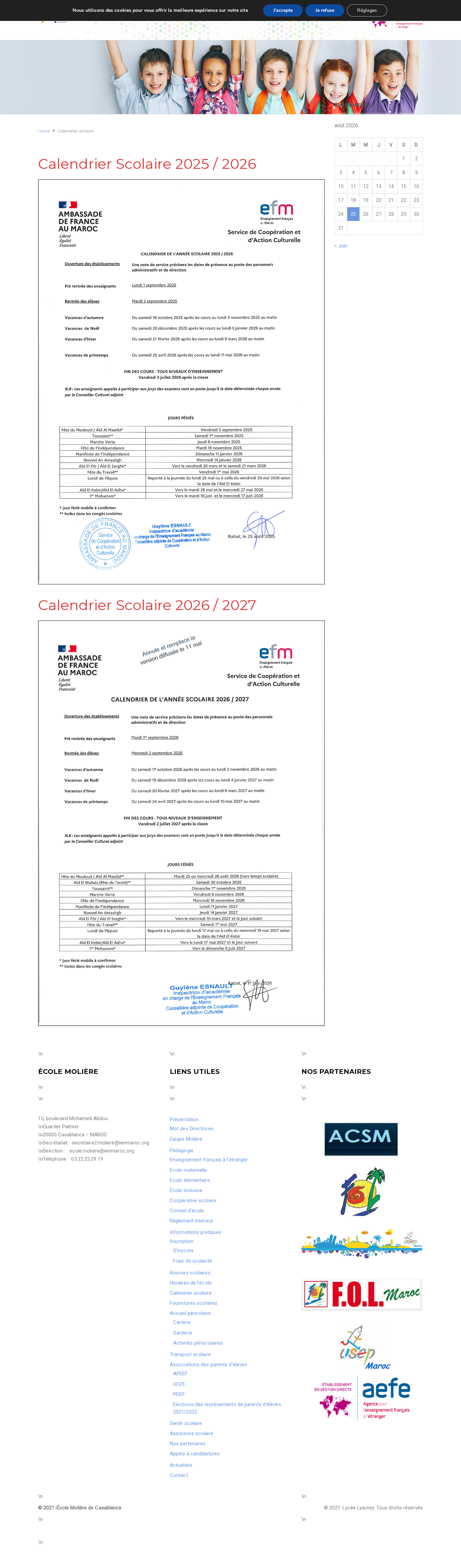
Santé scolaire (186, 1423)
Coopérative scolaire (193, 1200)
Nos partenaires (188, 1444)
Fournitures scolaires (193, 1303)
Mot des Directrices (192, 1129)
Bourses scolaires (190, 1273)
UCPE (179, 1384)
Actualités (181, 1465)
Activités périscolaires (198, 1343)
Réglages (367, 10)
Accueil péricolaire (190, 1313)
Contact (179, 1475)
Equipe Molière (186, 1139)
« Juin (341, 246)
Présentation (184, 1119)
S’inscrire (183, 1250)
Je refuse (325, 10)
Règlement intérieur (191, 1221)
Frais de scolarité (192, 1261)
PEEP (179, 1394)
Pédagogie (181, 1150)
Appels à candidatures (195, 1454)
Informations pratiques (195, 1232)
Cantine (181, 1322)
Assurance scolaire (191, 1433)
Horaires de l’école (191, 1283)
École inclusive (186, 1190)
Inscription (181, 1241)
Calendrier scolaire (191, 1293)
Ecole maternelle (188, 1170)
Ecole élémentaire (190, 1180)
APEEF (180, 1374)
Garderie (182, 1333)
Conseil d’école (187, 1211)
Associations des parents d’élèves (208, 1365)
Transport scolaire (190, 1354)
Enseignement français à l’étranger (209, 1160)
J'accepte (283, 10)
